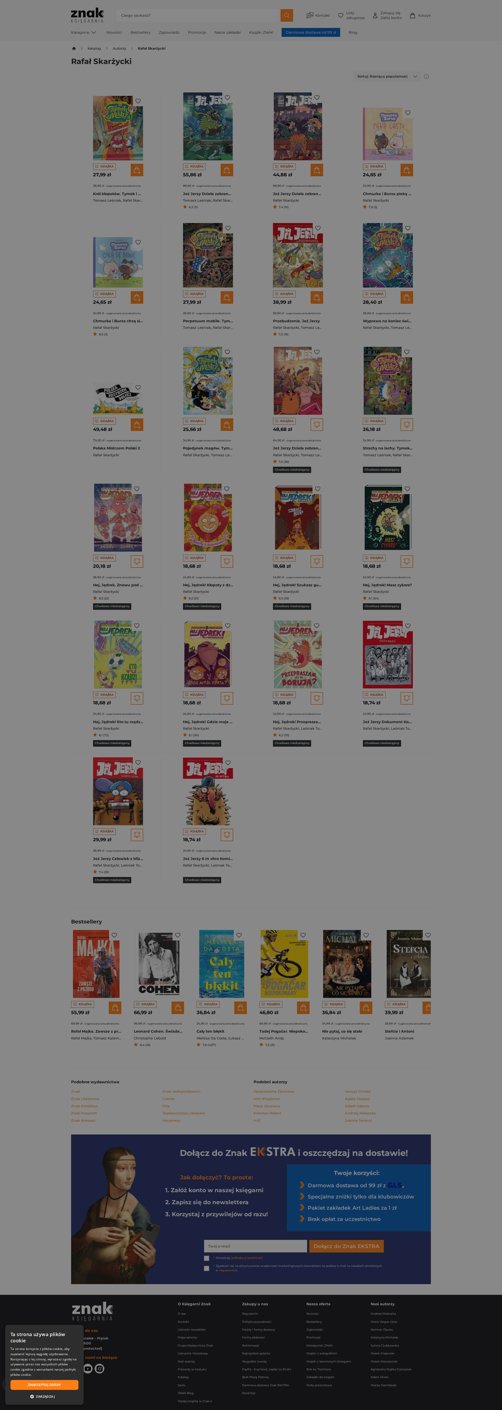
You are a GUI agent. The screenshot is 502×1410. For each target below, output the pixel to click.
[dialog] (44, 1365)
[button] (44, 1396)
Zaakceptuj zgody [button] (44, 1385)
